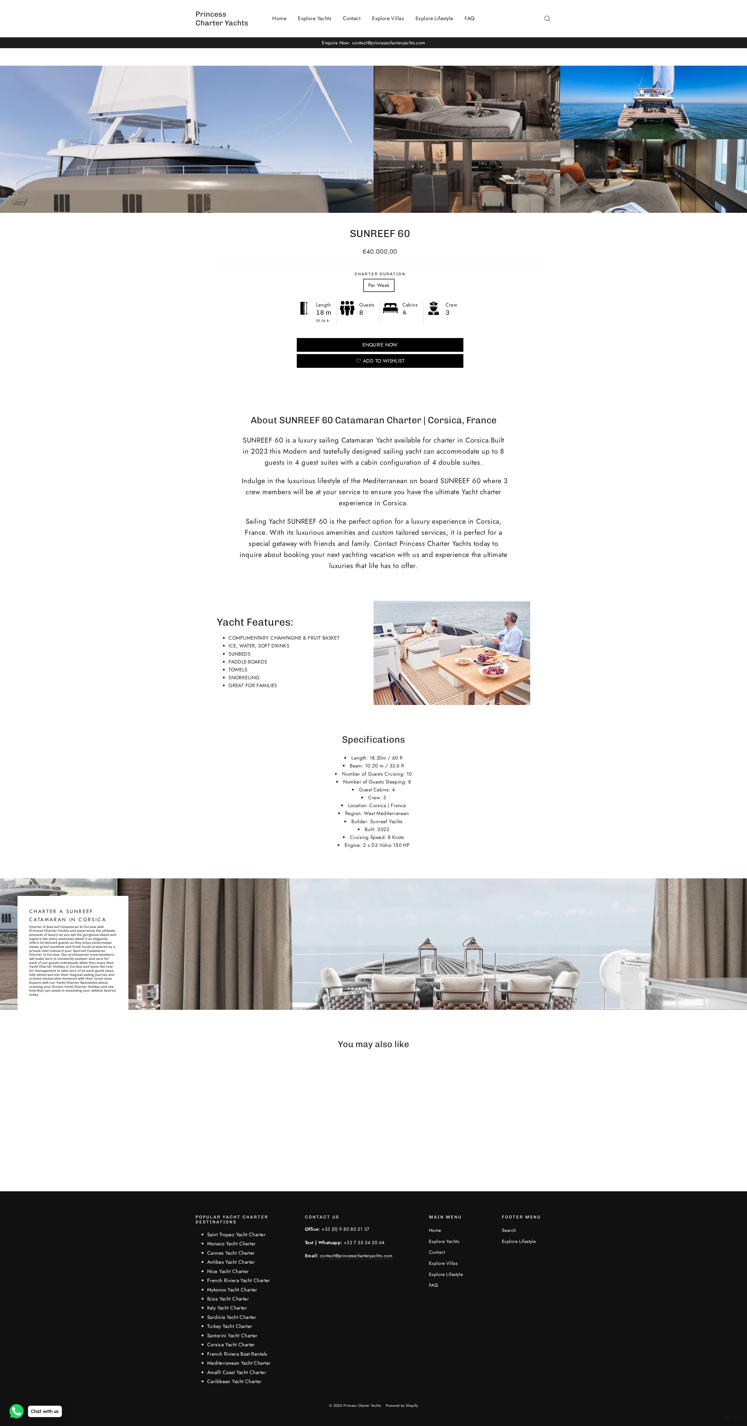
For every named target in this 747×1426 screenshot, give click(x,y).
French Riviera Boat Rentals (237, 1353)
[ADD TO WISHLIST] (239, 1073)
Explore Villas (388, 18)
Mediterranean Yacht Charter (238, 1362)
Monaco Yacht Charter (231, 1243)
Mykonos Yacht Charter (232, 1289)
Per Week (378, 285)
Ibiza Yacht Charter (228, 1298)
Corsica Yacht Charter (231, 1344)
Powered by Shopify (402, 1405)
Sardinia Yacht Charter (231, 1317)
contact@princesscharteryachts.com (356, 1255)
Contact (351, 18)
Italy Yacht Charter (227, 1307)
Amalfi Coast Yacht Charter (236, 1372)
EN (726, 1417)
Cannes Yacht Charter (231, 1252)
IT (741, 1417)
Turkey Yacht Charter (229, 1326)
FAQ (469, 18)
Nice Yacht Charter (228, 1271)
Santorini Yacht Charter (232, 1335)
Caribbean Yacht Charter (234, 1381)
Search (509, 1230)
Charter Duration (380, 273)
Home (279, 18)
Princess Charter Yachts (222, 18)
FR (734, 1417)
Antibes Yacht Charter (231, 1261)
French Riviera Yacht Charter (238, 1280)
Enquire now (380, 344)
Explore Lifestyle (434, 18)
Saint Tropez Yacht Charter (236, 1234)
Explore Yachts (314, 18)
